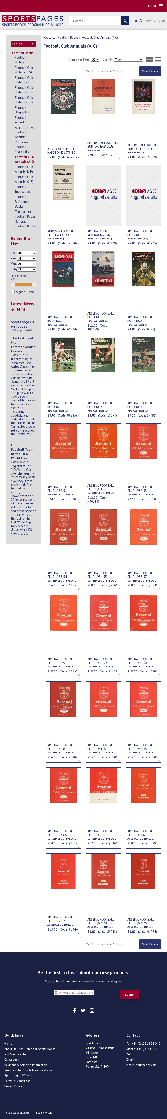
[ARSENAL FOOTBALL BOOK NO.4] (63, 354)
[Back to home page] (32, 20)
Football (49, 37)
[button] (155, 5)
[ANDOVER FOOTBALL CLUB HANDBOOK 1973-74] (63, 182)
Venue (14, 264)
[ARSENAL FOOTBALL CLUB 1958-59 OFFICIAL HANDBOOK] (103, 612)
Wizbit (48, 1112)
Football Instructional (23, 189)
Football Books (22, 53)
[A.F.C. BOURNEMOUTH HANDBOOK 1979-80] (63, 96)
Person (14, 258)
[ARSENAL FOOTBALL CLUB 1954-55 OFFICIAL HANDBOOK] (103, 526)
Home (8, 1043)
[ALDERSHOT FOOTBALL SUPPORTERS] (103, 96)
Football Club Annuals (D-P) (24, 169)
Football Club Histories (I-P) (24, 90)
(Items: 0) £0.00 (155, 21)
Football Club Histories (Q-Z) (25, 100)
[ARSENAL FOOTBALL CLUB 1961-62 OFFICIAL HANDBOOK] (103, 699)
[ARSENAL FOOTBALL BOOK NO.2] (103, 268)
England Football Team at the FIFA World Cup (22, 451)
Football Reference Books (22, 201)
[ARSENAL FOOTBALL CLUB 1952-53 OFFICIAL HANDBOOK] (143, 440)
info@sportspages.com (141, 1065)
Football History (20, 59)
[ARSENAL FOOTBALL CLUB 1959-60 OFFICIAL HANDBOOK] (143, 612)
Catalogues (11, 1059)
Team (14, 253)
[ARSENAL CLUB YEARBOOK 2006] (103, 195)
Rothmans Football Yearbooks (22, 147)
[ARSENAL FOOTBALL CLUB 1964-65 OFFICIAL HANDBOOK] (63, 785)
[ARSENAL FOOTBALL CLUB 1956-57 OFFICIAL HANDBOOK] (143, 526)
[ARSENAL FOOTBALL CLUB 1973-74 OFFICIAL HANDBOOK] (103, 871)
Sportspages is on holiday (22, 324)
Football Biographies (23, 109)
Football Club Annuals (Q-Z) (24, 179)
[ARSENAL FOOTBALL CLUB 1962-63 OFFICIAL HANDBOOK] (143, 699)
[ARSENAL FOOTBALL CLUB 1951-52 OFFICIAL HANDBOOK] (103, 440)
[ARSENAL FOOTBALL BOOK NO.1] (143, 195)
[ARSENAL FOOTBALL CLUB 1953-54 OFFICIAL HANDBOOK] (63, 526)
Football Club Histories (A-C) (24, 70)
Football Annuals (20, 119)
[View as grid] (158, 59)
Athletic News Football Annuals (24, 132)
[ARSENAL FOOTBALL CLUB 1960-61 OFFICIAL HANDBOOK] (63, 699)
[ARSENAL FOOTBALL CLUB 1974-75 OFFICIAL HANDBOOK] (143, 871)
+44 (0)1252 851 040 (146, 1043)
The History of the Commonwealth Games (23, 344)
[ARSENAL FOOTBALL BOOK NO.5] (103, 354)
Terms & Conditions (17, 1081)
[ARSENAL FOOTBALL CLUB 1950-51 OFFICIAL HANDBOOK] (63, 440)
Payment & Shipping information (25, 1065)
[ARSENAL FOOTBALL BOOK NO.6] (143, 354)
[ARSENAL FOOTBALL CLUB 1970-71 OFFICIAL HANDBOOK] (63, 871)
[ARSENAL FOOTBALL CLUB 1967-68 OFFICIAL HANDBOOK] (143, 785)
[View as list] (149, 59)
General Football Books (25, 223)
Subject (14, 269)
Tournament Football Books (25, 213)
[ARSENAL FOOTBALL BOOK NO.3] (143, 268)
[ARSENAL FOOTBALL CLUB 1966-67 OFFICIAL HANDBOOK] (103, 785)
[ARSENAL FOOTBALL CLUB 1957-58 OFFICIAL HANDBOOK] (63, 612)
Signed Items (24, 292)
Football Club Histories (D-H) (24, 80)
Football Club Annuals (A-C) (24, 159)
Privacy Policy (13, 1086)
